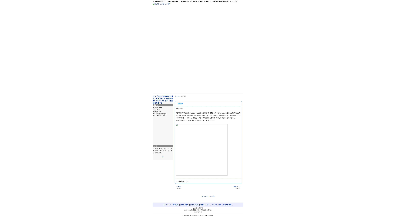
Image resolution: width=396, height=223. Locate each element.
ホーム (177, 96)
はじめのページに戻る (208, 196)
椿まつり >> (236, 186)
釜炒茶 (180, 104)
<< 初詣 (178, 186)
